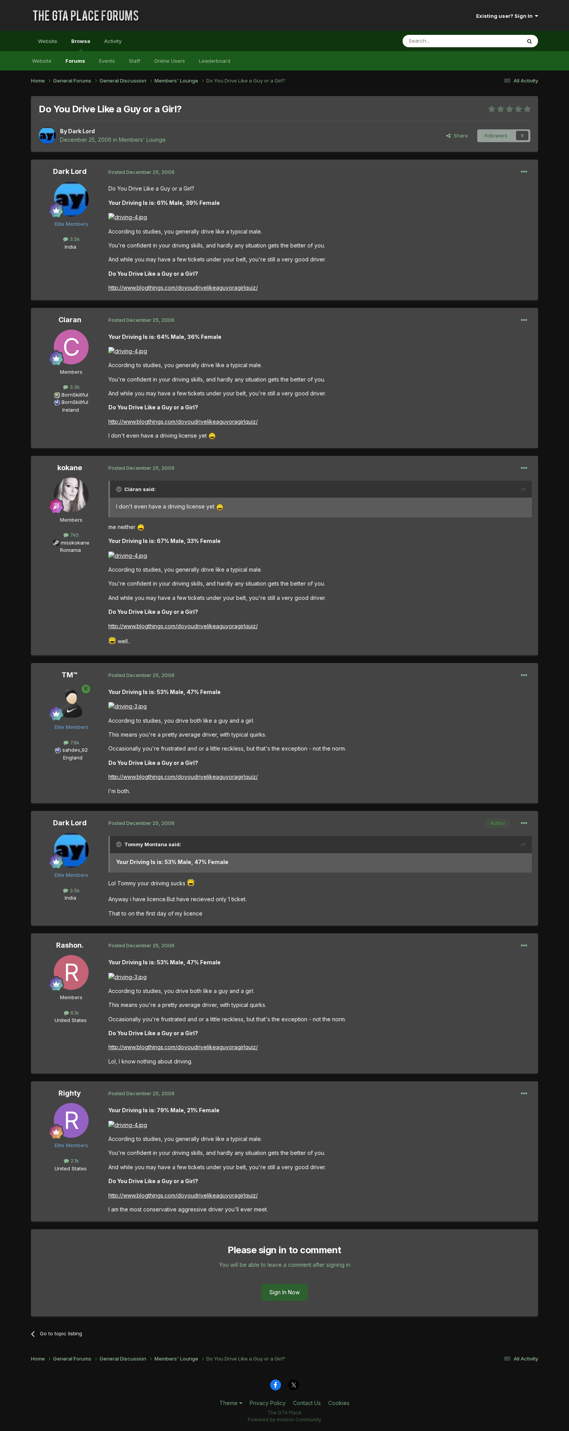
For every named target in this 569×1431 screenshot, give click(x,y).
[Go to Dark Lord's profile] (47, 135)
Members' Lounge (142, 139)
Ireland (70, 410)
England (70, 757)
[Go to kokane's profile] (71, 495)
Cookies (339, 1403)
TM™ (70, 675)
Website (47, 41)
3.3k (74, 387)
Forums (75, 61)
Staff (134, 61)
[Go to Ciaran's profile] (71, 347)
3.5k (74, 239)
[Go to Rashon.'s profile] (71, 972)
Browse (80, 41)
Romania (70, 550)
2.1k (74, 1161)
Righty (69, 1093)
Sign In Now (284, 1292)
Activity (113, 41)
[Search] (529, 41)
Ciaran (69, 320)
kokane (69, 468)
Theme (229, 1403)
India (70, 247)
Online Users (169, 61)
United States (71, 1020)
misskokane (75, 542)
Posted (141, 172)
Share (459, 135)
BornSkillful (75, 395)
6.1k (74, 1013)
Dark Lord (81, 131)
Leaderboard (214, 61)
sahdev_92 (75, 750)
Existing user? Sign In (505, 16)
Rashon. (70, 945)
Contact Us (307, 1403)
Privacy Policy (268, 1403)
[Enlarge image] (127, 216)
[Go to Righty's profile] (71, 1120)
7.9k (74, 742)
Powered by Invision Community (284, 1419)
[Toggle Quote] (119, 489)
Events (107, 61)
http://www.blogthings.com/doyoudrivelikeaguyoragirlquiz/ (183, 287)
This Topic (498, 41)
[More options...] (524, 172)
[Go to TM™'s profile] (71, 702)
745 (74, 535)
